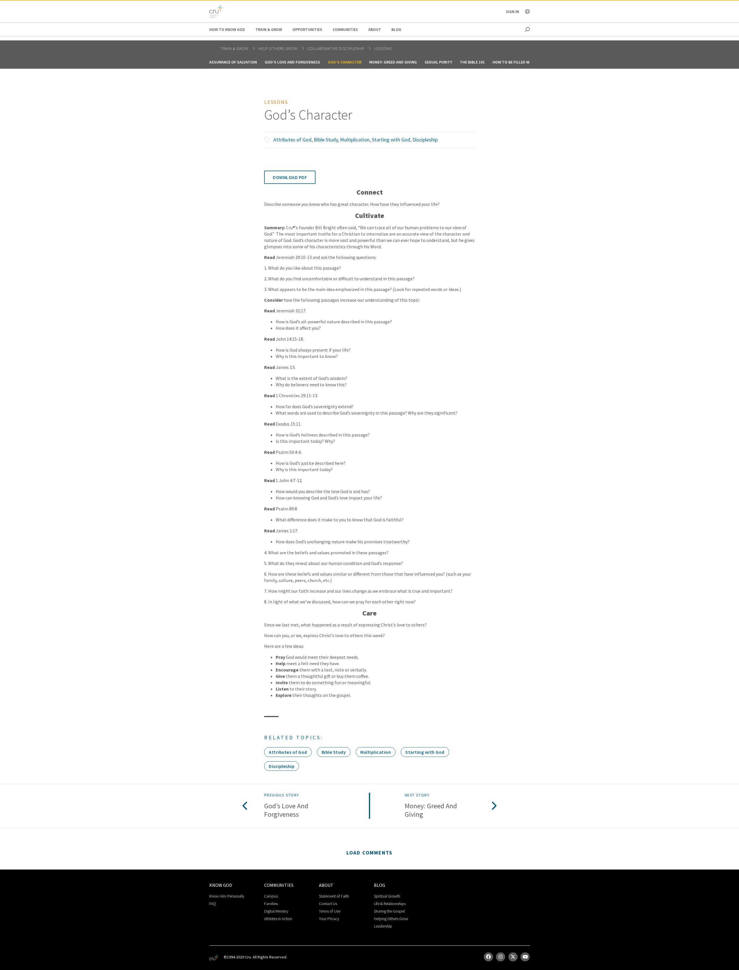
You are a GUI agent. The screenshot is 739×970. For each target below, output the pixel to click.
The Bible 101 (472, 62)
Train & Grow (268, 29)
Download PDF (290, 177)
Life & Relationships (390, 903)
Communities (345, 29)
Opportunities (307, 29)
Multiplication (355, 139)
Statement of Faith (334, 896)
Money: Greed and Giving (393, 62)
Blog (396, 29)
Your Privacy (329, 918)
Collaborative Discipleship (336, 48)
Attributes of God (292, 139)
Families (271, 903)
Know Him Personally (226, 896)
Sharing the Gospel (389, 911)
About (374, 29)
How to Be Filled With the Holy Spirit (529, 62)
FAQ (212, 903)
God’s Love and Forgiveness (292, 62)
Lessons (383, 48)
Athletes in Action (278, 918)
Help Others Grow (278, 48)
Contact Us (328, 903)
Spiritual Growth (387, 896)
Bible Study (326, 139)
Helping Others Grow (391, 918)
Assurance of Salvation (233, 62)
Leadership (383, 926)
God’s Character (344, 62)
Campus (271, 896)
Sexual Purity (438, 62)
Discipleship (425, 139)
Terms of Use (329, 911)
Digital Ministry (276, 911)
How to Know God (227, 29)
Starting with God (391, 139)
